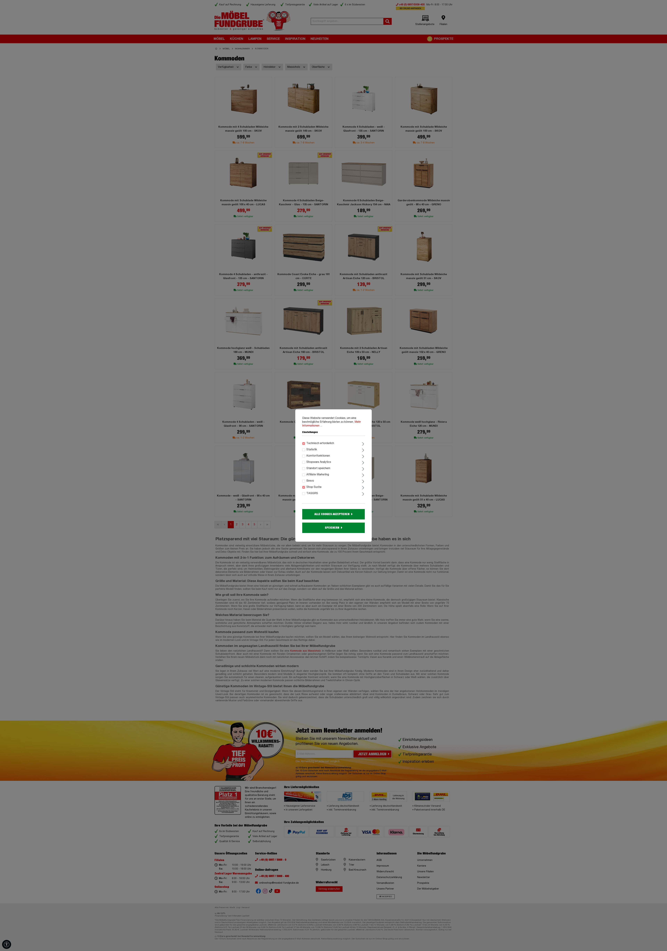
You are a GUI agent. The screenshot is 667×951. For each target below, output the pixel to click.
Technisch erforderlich (320, 443)
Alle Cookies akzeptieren (331, 514)
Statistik (311, 449)
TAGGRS (312, 493)
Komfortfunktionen (318, 455)
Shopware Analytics (318, 462)
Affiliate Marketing (317, 474)
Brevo (310, 480)
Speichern (332, 527)
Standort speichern (318, 468)
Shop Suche (314, 487)
